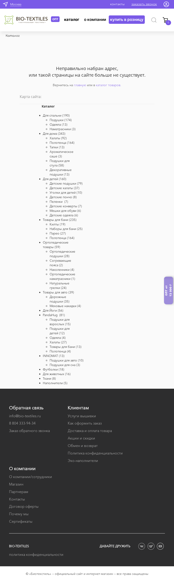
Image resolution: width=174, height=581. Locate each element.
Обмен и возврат (83, 445)
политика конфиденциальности (36, 554)
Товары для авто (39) (58, 292)
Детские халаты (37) (64, 188)
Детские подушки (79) (66, 183)
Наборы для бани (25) (66, 229)
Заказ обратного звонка (29, 430)
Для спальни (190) (56, 115)
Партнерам (18, 491)
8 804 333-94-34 (22, 423)
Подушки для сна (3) (65, 365)
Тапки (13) (57, 147)
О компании (95, 19)
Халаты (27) (58, 342)
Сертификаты (20, 521)
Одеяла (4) (57, 338)
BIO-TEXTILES (19, 546)
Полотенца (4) (60, 351)
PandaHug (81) (54, 315)
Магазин (16, 484)
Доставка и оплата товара (90, 430)
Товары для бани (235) (59, 220)
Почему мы (19, 514)
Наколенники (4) (62, 270)
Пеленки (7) (59, 202)
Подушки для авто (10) (66, 360)
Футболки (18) (53, 369)
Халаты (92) (58, 138)
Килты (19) (57, 224)
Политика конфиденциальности (95, 453)
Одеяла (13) (58, 124)
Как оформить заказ (85, 423)
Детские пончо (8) (63, 197)
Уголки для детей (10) (66, 192)
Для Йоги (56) (53, 310)
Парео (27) (58, 233)
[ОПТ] (28, 20)
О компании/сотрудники (30, 476)
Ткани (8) (49, 378)
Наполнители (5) (55, 383)
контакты (117, 4)
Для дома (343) (54, 134)
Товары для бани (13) (65, 347)
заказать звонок (144, 4)
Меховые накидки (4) (65, 306)
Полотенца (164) (62, 143)
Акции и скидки (81, 438)
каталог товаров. (108, 85)
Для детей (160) (54, 179)
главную (80, 85)
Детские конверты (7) (66, 206)
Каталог (71, 19)
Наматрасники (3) (62, 129)
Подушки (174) (61, 120)
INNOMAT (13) (53, 356)
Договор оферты (24, 506)
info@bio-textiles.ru (25, 416)
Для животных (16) (56, 374)
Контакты (17, 499)
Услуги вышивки (82, 416)
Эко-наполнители (83, 460)
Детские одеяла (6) (64, 215)
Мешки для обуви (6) (65, 211)
